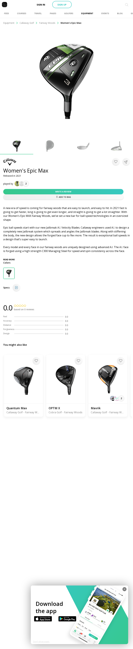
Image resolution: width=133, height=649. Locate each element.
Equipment (8, 22)
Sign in (41, 4)
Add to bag (65, 197)
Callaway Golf (27, 22)
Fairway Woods (47, 22)
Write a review (63, 191)
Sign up (61, 4)
